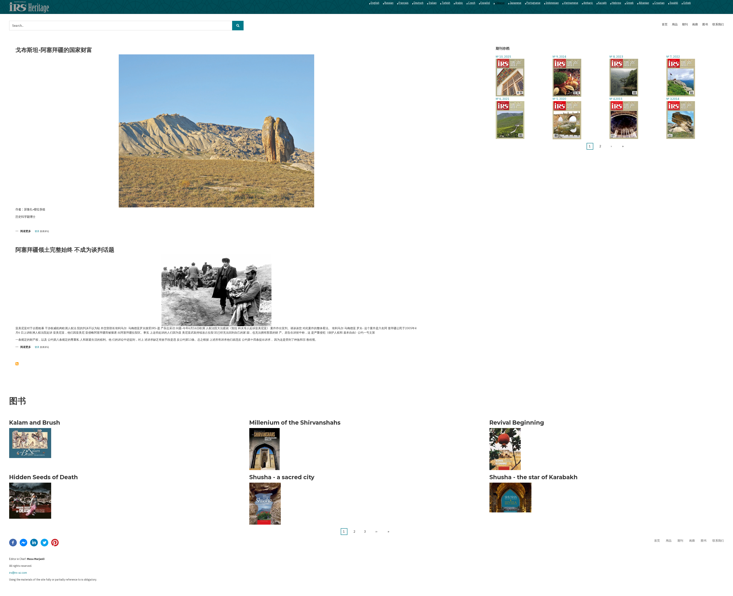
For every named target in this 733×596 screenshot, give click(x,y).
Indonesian (552, 3)
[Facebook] (13, 542)
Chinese (500, 3)
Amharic (588, 3)
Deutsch (418, 3)
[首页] (29, 7)
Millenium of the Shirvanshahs (295, 422)
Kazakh (602, 3)
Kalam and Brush (34, 422)
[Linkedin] (34, 542)
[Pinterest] (55, 542)
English (375, 3)
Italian (433, 3)
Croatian (659, 3)
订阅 (17, 363)
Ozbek (687, 3)
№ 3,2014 (672, 99)
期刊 (685, 24)
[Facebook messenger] (23, 542)
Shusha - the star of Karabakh (533, 477)
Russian (388, 3)
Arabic (459, 3)
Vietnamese (571, 3)
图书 (705, 24)
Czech (471, 3)
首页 (665, 24)
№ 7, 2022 (673, 56)
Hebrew (616, 3)
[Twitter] (44, 542)
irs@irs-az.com (18, 572)
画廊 (695, 24)
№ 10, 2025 (503, 56)
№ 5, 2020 (559, 99)
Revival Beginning (516, 422)
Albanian (644, 3)
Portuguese (533, 3)
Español (485, 3)
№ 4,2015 (615, 99)
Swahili (674, 3)
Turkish (446, 3)
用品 (675, 24)
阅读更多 (25, 231)
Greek (630, 3)
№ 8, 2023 (616, 56)
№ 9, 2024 (559, 56)
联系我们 (718, 24)
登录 (37, 231)
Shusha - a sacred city (281, 477)
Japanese (515, 3)
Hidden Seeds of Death (43, 477)
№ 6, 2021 (502, 99)
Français (403, 3)
